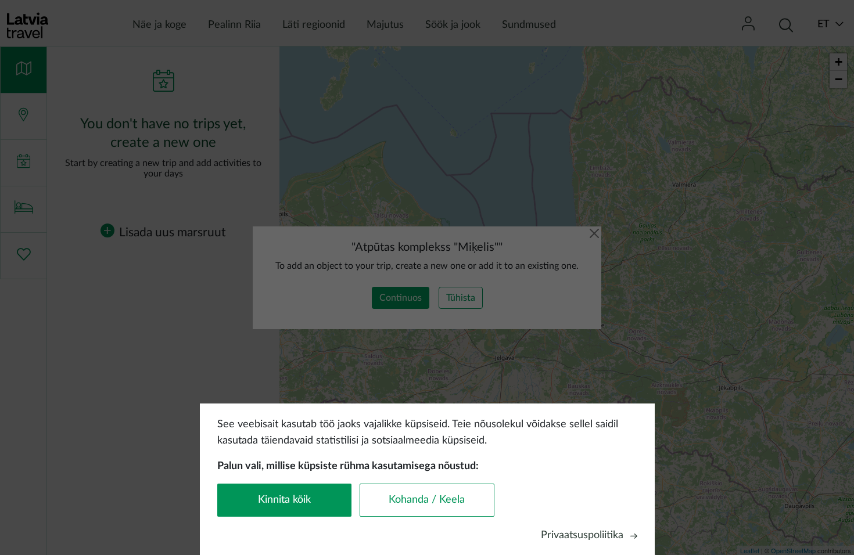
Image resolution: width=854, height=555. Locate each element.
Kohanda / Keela (427, 500)
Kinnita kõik (284, 500)
